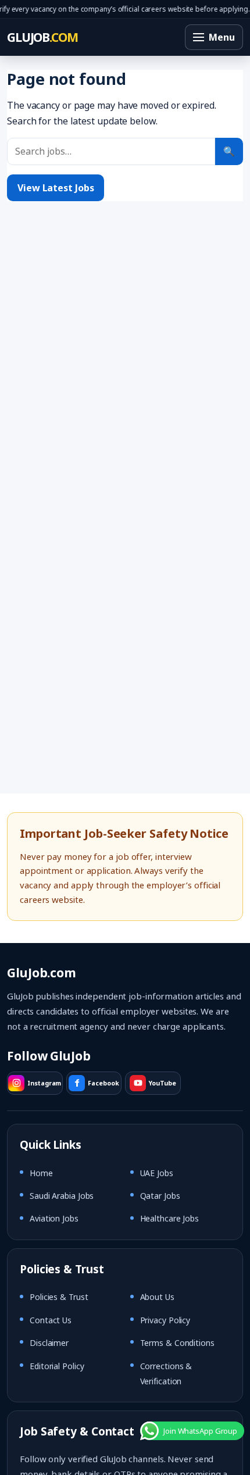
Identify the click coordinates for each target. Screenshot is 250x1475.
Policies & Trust (59, 1296)
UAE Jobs (156, 1172)
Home (41, 1172)
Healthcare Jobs (169, 1218)
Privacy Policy (165, 1320)
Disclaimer (49, 1342)
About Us (157, 1296)
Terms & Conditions (177, 1342)
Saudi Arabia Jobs (62, 1195)
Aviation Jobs (54, 1218)
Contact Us (51, 1320)
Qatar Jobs (160, 1195)
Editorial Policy (57, 1366)
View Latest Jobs (55, 187)
